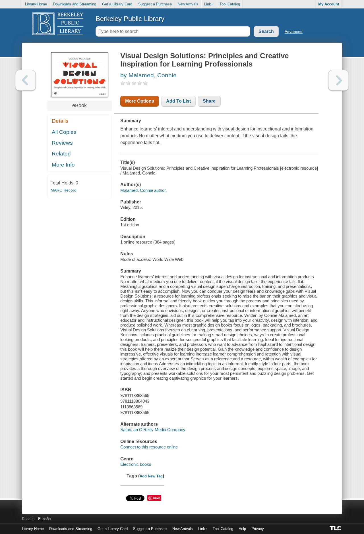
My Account (328, 4)
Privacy (257, 529)
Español (44, 519)
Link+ (208, 4)
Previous (25, 80)
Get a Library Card (117, 4)
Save (156, 498)
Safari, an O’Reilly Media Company (152, 429)
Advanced (294, 31)
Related (61, 154)
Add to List (178, 101)
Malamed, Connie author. (143, 190)
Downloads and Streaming (74, 4)
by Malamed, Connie (148, 75)
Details (60, 121)
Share (209, 101)
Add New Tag (151, 476)
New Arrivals (188, 4)
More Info (63, 165)
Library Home (36, 4)
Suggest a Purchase (155, 4)
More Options (139, 101)
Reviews (62, 143)
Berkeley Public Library (130, 18)
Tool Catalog (230, 4)
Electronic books (135, 464)
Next (338, 80)
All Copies (64, 132)
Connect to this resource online (149, 446)
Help (242, 529)
